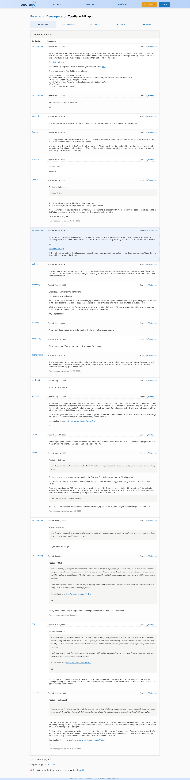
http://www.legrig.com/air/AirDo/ (80, 421)
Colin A (35, 180)
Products (57, 4)
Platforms (123, 4)
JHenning (36, 284)
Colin (34, 624)
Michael (35, 396)
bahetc (35, 434)
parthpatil (36, 380)
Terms (81, 779)
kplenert (35, 116)
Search (97, 25)
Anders (35, 452)
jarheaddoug (37, 46)
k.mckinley (36, 339)
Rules (148, 25)
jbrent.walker (37, 355)
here (103, 66)
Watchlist (71, 25)
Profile (122, 25)
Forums (35, 16)
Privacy (73, 779)
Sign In (164, 4)
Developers (54, 16)
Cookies (89, 779)
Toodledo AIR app (56, 62)
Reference (153, 47)
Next (55, 764)
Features (90, 4)
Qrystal (35, 132)
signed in (80, 770)
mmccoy (35, 322)
